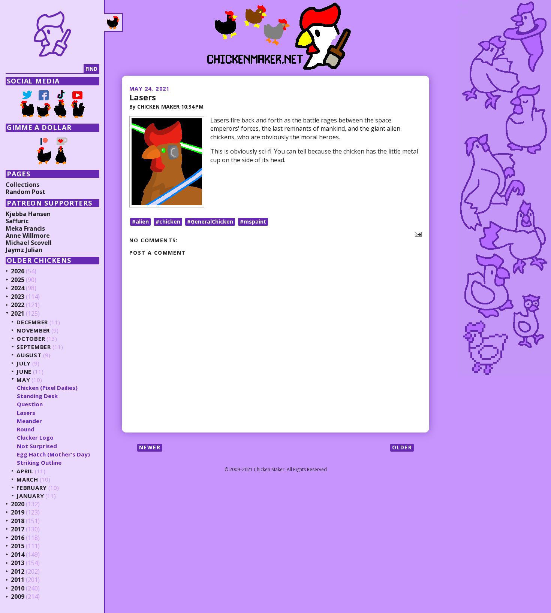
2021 (17, 313)
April (24, 471)
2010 (17, 588)
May (23, 380)
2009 (17, 597)
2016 (17, 538)
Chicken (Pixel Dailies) (47, 387)
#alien (140, 221)
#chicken (168, 221)
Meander (29, 421)
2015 (17, 546)
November (33, 330)
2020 (17, 504)
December (32, 322)
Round (25, 429)
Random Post (25, 192)
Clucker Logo (35, 437)
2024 (17, 288)
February (31, 488)
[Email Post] (417, 234)
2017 (17, 529)
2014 (17, 555)
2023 (17, 297)
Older (402, 447)
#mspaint (253, 221)
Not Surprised (37, 446)
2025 (17, 280)
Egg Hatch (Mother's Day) (53, 454)
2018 (17, 521)
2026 (17, 271)
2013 (17, 563)
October (30, 339)
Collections (22, 184)
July (23, 363)
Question (30, 404)
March (27, 479)
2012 (17, 571)
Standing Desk (37, 396)
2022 (17, 305)
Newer (149, 447)
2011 (17, 580)
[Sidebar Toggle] (113, 22)
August (29, 355)
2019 (17, 512)
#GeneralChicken (210, 221)
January (30, 496)
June (23, 371)
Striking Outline (39, 462)
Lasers (142, 97)
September (33, 347)
